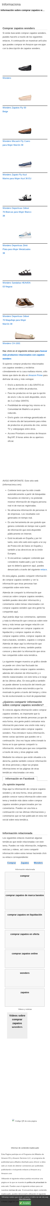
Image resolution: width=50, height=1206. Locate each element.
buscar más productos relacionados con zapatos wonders (25, 355)
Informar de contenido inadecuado (25, 1148)
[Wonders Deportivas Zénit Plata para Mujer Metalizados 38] (25, 233)
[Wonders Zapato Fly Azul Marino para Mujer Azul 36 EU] (25, 162)
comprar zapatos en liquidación (24, 914)
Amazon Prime (35, 375)
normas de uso (15, 1190)
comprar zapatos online (25, 953)
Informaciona (11, 4)
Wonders (38, 863)
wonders (24, 973)
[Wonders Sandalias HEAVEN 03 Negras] (25, 270)
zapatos (25, 992)
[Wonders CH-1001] (25, 336)
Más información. (25, 1199)
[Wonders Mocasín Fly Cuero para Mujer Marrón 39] (25, 128)
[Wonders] (25, 65)
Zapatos (25, 863)
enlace (44, 569)
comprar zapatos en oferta (24, 934)
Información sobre (25, 10)
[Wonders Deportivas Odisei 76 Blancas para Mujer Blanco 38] (25, 195)
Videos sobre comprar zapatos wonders (17, 1021)
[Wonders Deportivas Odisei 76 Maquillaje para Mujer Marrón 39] (25, 303)
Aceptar (26, 1203)
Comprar (11, 863)
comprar (24, 876)
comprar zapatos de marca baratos (25, 895)
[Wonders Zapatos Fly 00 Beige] (25, 95)
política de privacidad (35, 1182)
